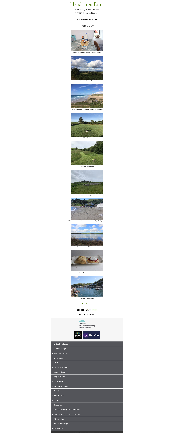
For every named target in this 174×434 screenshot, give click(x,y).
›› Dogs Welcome (58, 377)
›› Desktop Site (57, 428)
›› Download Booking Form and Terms (66, 410)
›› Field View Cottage (59, 353)
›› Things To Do (57, 381)
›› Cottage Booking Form (61, 367)
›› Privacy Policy (58, 419)
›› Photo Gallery (58, 395)
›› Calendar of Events (60, 386)
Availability (84, 19)
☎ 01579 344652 (87, 314)
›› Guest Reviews (58, 372)
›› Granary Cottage (59, 349)
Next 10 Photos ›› (87, 304)
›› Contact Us (57, 405)
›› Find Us (55, 400)
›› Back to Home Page (60, 424)
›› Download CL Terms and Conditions (66, 414)
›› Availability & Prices (60, 344)
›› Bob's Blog (56, 391)
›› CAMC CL (56, 363)
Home (78, 19)
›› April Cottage (57, 358)
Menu (91, 19)
